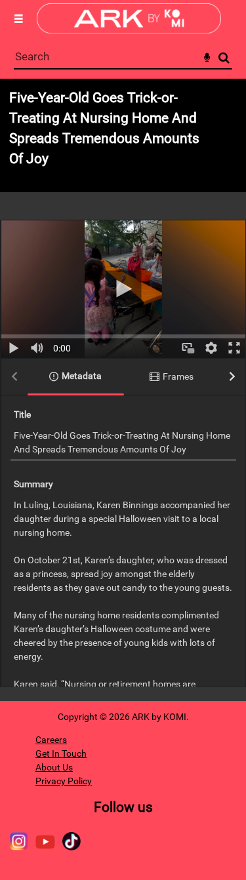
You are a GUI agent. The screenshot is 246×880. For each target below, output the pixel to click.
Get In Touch (61, 753)
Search (224, 58)
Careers (51, 739)
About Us (54, 767)
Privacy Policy (63, 781)
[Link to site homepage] (129, 30)
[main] (123, 390)
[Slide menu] (18, 18)
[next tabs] (232, 377)
